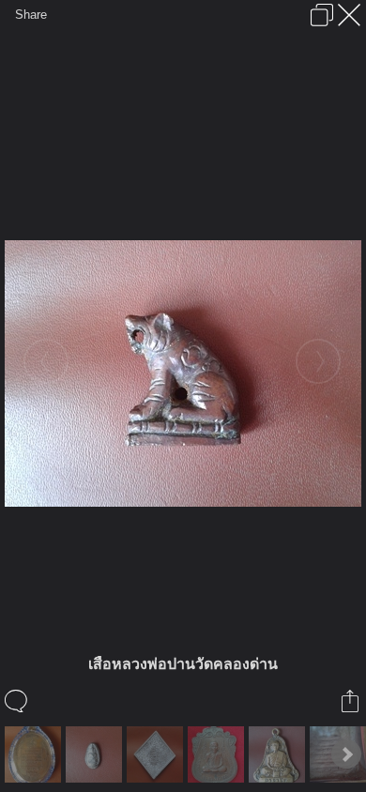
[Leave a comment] (17, 701)
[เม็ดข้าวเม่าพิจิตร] (96, 754)
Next (346, 754)
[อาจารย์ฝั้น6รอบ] (279, 754)
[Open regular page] (322, 15)
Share (31, 15)
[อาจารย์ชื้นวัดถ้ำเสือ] (218, 754)
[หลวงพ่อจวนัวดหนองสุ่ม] (35, 754)
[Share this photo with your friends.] (351, 701)
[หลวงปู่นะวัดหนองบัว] (157, 754)
